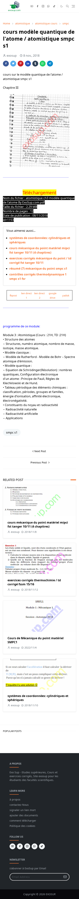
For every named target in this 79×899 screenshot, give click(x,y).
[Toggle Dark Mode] (61, 6)
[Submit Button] (65, 876)
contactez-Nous (19, 804)
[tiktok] (54, 6)
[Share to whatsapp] (43, 63)
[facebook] (37, 6)
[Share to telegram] (50, 63)
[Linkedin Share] (28, 63)
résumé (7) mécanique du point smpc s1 (38, 269)
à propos (15, 799)
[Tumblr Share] (35, 63)
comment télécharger (23, 820)
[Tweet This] (13, 63)
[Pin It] (21, 63)
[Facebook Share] (6, 63)
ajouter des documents (24, 815)
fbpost (13, 295)
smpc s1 (11, 432)
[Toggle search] (67, 6)
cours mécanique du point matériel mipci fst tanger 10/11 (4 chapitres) (38, 524)
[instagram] (43, 6)
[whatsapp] (48, 6)
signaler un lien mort (23, 810)
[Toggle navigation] (73, 6)
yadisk (65, 295)
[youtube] (32, 6)
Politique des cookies (22, 826)
